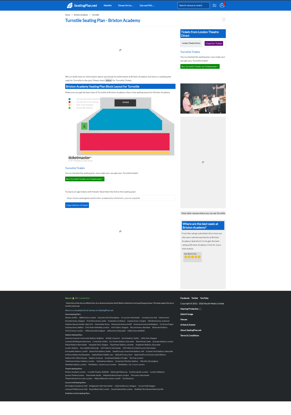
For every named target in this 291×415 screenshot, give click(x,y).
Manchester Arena (102, 324)
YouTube (204, 298)
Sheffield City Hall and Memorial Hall (148, 389)
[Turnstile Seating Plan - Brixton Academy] (224, 21)
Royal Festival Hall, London (122, 389)
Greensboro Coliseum (116, 321)
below (109, 80)
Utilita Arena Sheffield (136, 331)
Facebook (184, 298)
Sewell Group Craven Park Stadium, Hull (128, 351)
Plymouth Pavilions (159, 327)
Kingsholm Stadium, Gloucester (148, 345)
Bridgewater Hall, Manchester (101, 386)
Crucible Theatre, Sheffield (98, 372)
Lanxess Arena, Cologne (136, 321)
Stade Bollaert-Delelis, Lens (102, 355)
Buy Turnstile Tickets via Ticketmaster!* (84, 179)
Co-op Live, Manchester (130, 317)
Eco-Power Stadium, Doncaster (121, 341)
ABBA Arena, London (87, 317)
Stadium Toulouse (96, 358)
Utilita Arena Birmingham (95, 331)
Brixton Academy (81, 15)
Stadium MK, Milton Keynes (76, 358)
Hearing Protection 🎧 (191, 308)
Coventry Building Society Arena (78, 341)
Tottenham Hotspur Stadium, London (80, 361)
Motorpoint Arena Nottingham (146, 324)
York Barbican (128, 378)
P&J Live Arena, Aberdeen (140, 327)
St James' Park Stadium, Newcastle (159, 351)
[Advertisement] (120, 50)
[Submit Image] (214, 5)
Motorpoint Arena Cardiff (121, 324)
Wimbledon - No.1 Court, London (131, 364)
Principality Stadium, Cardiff (76, 351)
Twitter (194, 298)
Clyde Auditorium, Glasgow (125, 386)
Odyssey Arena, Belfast (74, 327)
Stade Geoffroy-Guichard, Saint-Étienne (150, 355)
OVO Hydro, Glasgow (119, 327)
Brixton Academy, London (75, 372)
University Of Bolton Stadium (126, 361)
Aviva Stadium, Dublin (130, 338)
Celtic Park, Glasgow (149, 338)
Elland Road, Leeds (143, 341)
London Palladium (157, 372)
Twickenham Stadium (104, 361)
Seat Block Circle (190, 254)
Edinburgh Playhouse (118, 372)
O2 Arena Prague (166, 324)
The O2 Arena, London (74, 331)
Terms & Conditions (189, 335)
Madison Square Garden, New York (79, 324)
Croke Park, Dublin (100, 341)
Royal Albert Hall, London (99, 389)
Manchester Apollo (93, 375)
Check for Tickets (214, 43)
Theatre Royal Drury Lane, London (78, 378)
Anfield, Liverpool (113, 338)
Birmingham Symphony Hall (76, 386)
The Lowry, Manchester (140, 375)
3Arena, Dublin (71, 317)
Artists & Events (187, 324)
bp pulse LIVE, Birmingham (108, 317)
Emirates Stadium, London (163, 341)
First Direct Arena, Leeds (96, 321)
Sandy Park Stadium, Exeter (100, 351)
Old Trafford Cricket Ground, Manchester (139, 348)
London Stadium (71, 348)
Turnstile (95, 15)
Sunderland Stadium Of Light (116, 358)
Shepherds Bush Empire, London (116, 375)
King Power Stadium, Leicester (122, 345)
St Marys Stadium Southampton (77, 355)
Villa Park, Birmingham (149, 361)
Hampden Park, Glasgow (98, 345)
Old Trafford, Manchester (111, 348)
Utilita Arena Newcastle (116, 331)
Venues (183, 319)
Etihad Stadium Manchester (76, 345)
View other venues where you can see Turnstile (203, 213)
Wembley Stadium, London (76, 364)
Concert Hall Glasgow (146, 386)
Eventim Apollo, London (138, 372)
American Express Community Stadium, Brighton (84, 338)
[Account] (222, 5)
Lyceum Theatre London (74, 375)
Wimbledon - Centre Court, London (102, 364)
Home (67, 15)
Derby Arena (164, 317)
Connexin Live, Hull (149, 317)
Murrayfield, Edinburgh (89, 348)
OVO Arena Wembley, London (97, 327)
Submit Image (186, 314)
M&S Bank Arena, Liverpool (158, 321)
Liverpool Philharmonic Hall (76, 389)
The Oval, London (136, 358)
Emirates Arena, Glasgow (75, 321)
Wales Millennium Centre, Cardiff (107, 378)
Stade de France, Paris (123, 355)
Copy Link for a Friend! (77, 205)
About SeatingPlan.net (190, 330)
